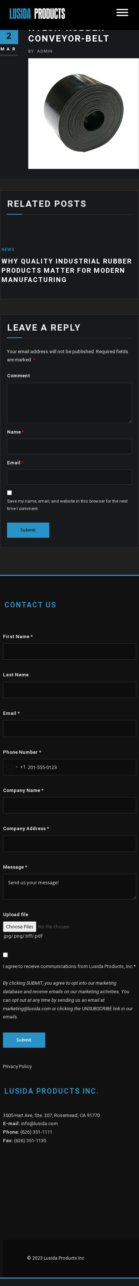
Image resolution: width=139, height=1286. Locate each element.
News (131, 249)
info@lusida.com (39, 1126)
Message (15, 869)
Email (15, 465)
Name (15, 434)
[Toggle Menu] (122, 15)
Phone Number (22, 755)
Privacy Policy (17, 1069)
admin (40, 51)
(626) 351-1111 (36, 1134)
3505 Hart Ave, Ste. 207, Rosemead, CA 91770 (51, 1118)
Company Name (23, 793)
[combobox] (14, 770)
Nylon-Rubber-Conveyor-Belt (69, 33)
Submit (24, 1042)
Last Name (16, 677)
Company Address (26, 831)
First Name (18, 639)
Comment (18, 378)
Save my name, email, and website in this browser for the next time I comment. (67, 507)
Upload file (15, 917)
